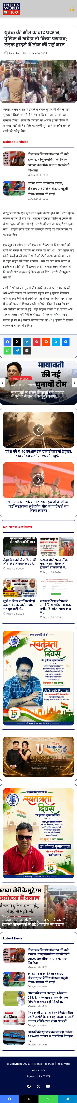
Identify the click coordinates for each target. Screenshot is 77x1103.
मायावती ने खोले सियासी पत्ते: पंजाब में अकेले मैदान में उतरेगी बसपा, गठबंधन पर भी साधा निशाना (37, 393)
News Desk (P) (17, 53)
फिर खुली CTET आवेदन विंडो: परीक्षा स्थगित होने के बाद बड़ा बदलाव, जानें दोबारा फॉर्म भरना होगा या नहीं (51, 1017)
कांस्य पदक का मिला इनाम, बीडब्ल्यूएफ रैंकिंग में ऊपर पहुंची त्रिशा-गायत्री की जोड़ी (48, 188)
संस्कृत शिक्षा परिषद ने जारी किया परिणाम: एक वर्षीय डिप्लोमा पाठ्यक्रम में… (55, 607)
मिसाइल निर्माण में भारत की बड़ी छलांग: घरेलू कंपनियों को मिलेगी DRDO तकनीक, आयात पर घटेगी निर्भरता (48, 956)
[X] (17, 342)
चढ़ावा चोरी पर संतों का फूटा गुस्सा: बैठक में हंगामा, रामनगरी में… (54, 563)
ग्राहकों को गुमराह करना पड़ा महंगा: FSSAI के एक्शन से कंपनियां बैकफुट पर (50, 1036)
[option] (38, 383)
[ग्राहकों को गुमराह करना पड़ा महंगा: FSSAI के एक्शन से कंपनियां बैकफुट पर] (14, 1037)
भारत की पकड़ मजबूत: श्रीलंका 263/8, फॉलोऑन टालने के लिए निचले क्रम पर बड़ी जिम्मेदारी (48, 997)
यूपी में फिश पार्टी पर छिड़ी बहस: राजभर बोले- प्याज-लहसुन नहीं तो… (19, 605)
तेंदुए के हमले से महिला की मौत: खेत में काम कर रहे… (19, 562)
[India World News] (11, 9)
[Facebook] (7, 342)
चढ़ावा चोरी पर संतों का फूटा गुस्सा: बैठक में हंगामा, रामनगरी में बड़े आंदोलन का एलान (33, 922)
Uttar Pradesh (21, 377)
